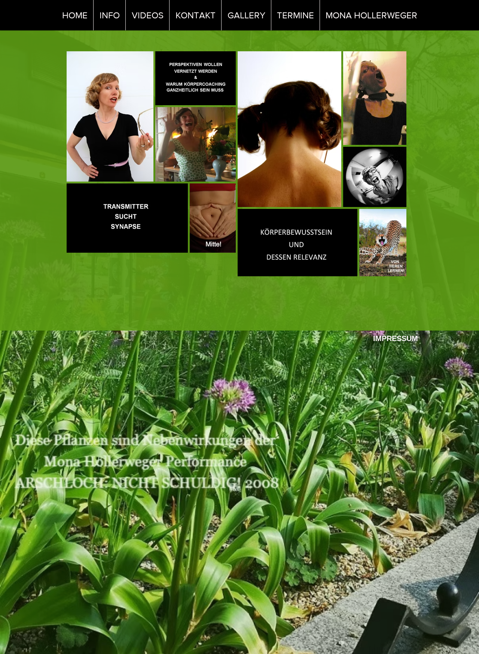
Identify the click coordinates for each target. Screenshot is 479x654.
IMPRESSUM (395, 338)
